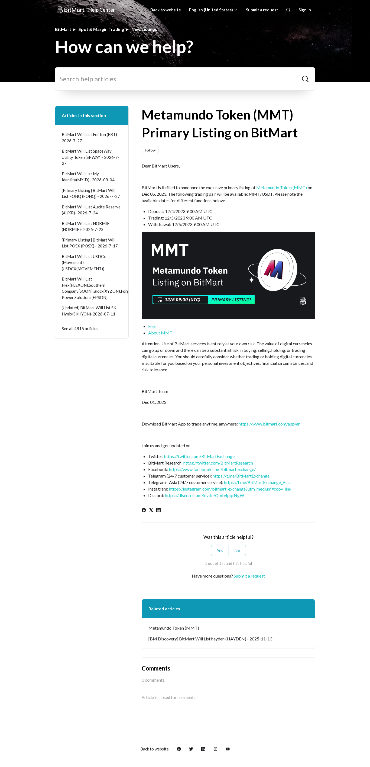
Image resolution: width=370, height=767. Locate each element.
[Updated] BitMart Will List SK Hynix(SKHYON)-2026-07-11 (89, 310)
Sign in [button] (304, 9)
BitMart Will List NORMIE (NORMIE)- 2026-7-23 (85, 226)
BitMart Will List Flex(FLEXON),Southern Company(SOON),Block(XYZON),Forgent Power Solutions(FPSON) (92, 288)
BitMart (63, 29)
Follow (150, 150)
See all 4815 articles (80, 328)
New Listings (144, 29)
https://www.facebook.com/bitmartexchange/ (212, 469)
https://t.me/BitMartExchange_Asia (257, 482)
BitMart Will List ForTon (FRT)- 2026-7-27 (90, 137)
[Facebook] (144, 510)
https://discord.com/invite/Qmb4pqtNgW (204, 495)
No (237, 550)
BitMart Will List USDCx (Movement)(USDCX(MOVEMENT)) (84, 262)
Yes (220, 550)
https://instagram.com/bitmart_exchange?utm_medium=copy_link (230, 488)
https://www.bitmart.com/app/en (269, 423)
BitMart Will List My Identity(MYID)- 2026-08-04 (88, 176)
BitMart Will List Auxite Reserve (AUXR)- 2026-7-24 (91, 209)
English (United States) (211, 9)
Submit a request (262, 9)
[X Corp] (151, 510)
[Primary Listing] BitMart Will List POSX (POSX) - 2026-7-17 (90, 243)
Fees (152, 326)
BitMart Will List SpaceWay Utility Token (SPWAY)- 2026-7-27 (90, 157)
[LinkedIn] (158, 510)
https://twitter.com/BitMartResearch (218, 462)
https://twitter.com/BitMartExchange (199, 456)
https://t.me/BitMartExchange (241, 475)
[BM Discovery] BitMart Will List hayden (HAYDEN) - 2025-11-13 (210, 638)
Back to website (165, 9)
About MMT (160, 332)
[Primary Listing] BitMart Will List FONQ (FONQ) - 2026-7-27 (91, 193)
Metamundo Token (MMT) (281, 187)
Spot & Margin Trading (101, 29)
